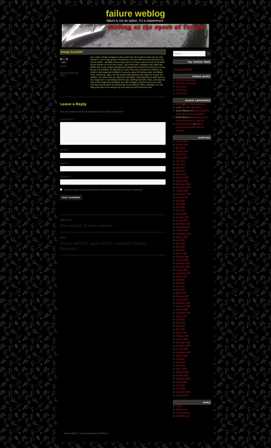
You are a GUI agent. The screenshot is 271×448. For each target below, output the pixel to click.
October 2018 (182, 144)
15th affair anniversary (186, 83)
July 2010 (180, 161)
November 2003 (183, 392)
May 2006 (180, 326)
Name (64, 150)
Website (65, 176)
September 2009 (183, 194)
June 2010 (180, 164)
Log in (178, 406)
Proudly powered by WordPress (94, 433)
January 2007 (182, 299)
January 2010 (182, 181)
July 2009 (180, 200)
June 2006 (180, 323)
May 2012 (180, 148)
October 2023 (182, 141)
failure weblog (135, 13)
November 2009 (183, 187)
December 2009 (183, 184)
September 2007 (183, 273)
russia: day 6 (182, 90)
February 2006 (182, 336)
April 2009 (180, 210)
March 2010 (181, 174)
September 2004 (183, 379)
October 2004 (182, 375)
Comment (67, 119)
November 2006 (183, 306)
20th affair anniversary (186, 80)
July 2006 (180, 319)
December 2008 (183, 224)
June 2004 (180, 389)
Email (64, 163)
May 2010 (180, 168)
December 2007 (183, 263)
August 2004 (181, 382)
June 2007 (180, 283)
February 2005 (182, 372)
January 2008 (182, 260)
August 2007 (181, 276)
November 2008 (183, 227)
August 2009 (181, 197)
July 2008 (180, 240)
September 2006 (183, 313)
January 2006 (182, 339)
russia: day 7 (182, 86)
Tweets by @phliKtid (182, 69)
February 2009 (182, 217)
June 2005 (180, 362)
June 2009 (180, 204)
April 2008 (180, 250)
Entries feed (181, 409)
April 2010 (180, 171)
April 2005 (180, 365)
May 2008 (180, 247)
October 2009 (182, 191)
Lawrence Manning (184, 124)
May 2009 (180, 207)
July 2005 (180, 359)
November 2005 (183, 346)
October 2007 (182, 270)
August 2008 (181, 237)
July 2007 (180, 280)
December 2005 (183, 342)
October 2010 (182, 158)
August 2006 (181, 316)
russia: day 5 (182, 93)
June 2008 (180, 243)
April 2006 (180, 329)
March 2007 (181, 293)
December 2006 (183, 303)
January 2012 (182, 151)
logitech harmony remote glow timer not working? (190, 127)
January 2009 (182, 220)
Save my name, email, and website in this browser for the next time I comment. (103, 189)
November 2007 (183, 266)
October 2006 (182, 309)
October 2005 (182, 349)
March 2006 (181, 332)
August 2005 (181, 356)
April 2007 (180, 290)
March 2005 (181, 369)
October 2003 (182, 395)
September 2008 (183, 233)
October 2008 (182, 230)
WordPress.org (182, 416)
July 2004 (180, 385)
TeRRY (63, 66)
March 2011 (181, 154)
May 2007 (180, 286)
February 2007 (182, 296)
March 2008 (181, 253)
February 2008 (182, 257)
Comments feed (183, 413)
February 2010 (182, 177)
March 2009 (181, 214)
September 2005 (183, 352)
